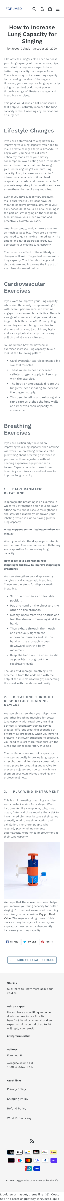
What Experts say (19, 1118)
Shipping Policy (17, 1098)
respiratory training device (23, 761)
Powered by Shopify (47, 1180)
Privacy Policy (16, 1089)
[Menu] (58, 9)
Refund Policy (16, 1108)
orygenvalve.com (25, 1180)
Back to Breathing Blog (35, 960)
